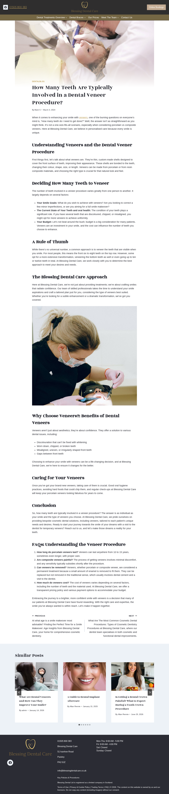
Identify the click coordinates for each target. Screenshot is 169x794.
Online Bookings (156, 7)
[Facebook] (5, 7)
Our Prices (93, 17)
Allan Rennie (75, 706)
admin (24, 710)
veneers (83, 117)
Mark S (38, 110)
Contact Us (126, 17)
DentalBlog (38, 81)
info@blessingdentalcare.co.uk (71, 771)
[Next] (150, 692)
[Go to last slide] (19, 692)
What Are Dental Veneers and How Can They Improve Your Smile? (35, 701)
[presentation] (36, 676)
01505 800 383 (18, 7)
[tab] (79, 724)
